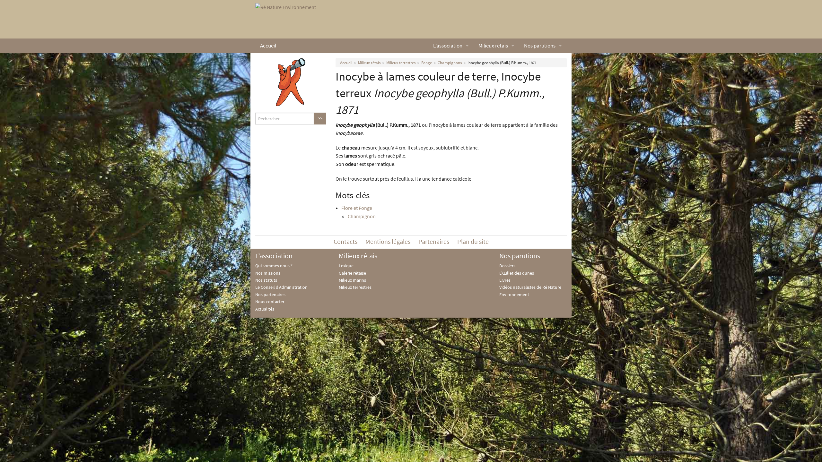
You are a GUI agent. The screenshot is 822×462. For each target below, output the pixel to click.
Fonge (426, 62)
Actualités (264, 309)
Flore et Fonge (356, 208)
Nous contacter (269, 301)
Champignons (450, 62)
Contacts (345, 241)
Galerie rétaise (352, 273)
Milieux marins (352, 280)
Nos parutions (539, 45)
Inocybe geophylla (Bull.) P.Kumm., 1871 (502, 62)
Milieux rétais (493, 45)
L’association (447, 45)
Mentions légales (387, 241)
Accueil (268, 45)
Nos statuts (266, 280)
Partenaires (433, 241)
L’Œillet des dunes (516, 273)
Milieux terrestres (400, 62)
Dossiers (507, 266)
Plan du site (473, 241)
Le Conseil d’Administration (281, 287)
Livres (505, 280)
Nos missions (267, 273)
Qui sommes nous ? (274, 266)
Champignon (362, 216)
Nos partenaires (270, 294)
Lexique (346, 266)
